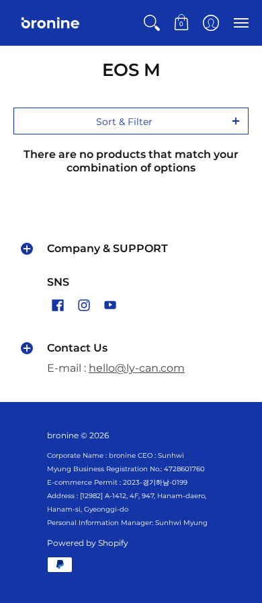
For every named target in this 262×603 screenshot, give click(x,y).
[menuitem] (152, 23)
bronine (63, 435)
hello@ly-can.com (137, 368)
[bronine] (50, 23)
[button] (152, 23)
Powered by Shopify (87, 543)
